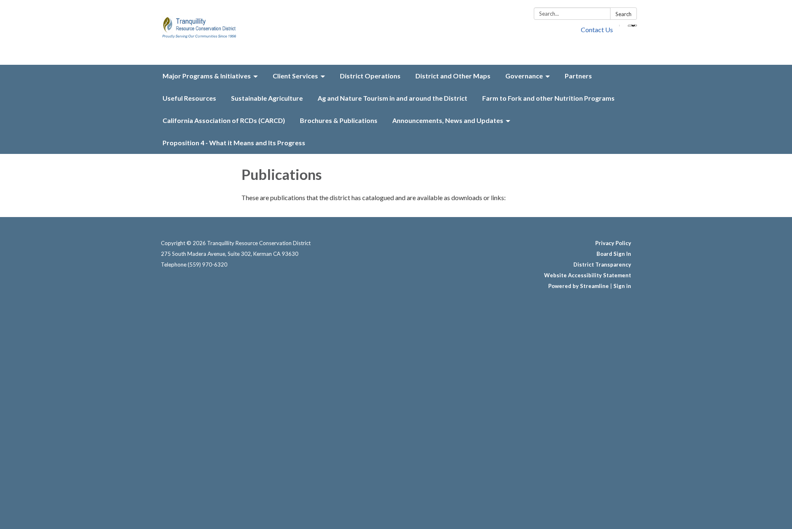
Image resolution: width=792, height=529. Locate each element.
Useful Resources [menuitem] (189, 98)
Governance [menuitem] (524, 76)
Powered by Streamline (578, 286)
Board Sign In (613, 253)
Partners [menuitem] (578, 76)
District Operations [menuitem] (370, 76)
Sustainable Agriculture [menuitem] (267, 98)
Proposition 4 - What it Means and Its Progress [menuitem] (234, 142)
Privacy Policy (613, 243)
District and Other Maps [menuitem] (452, 76)
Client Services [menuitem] (295, 76)
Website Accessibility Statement (587, 275)
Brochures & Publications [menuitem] (338, 120)
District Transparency (602, 264)
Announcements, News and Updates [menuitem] (447, 120)
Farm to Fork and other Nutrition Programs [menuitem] (548, 98)
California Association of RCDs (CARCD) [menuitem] (224, 120)
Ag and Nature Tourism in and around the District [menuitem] (392, 98)
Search (623, 14)
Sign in (622, 286)
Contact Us (597, 29)
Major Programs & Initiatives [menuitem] (207, 76)
